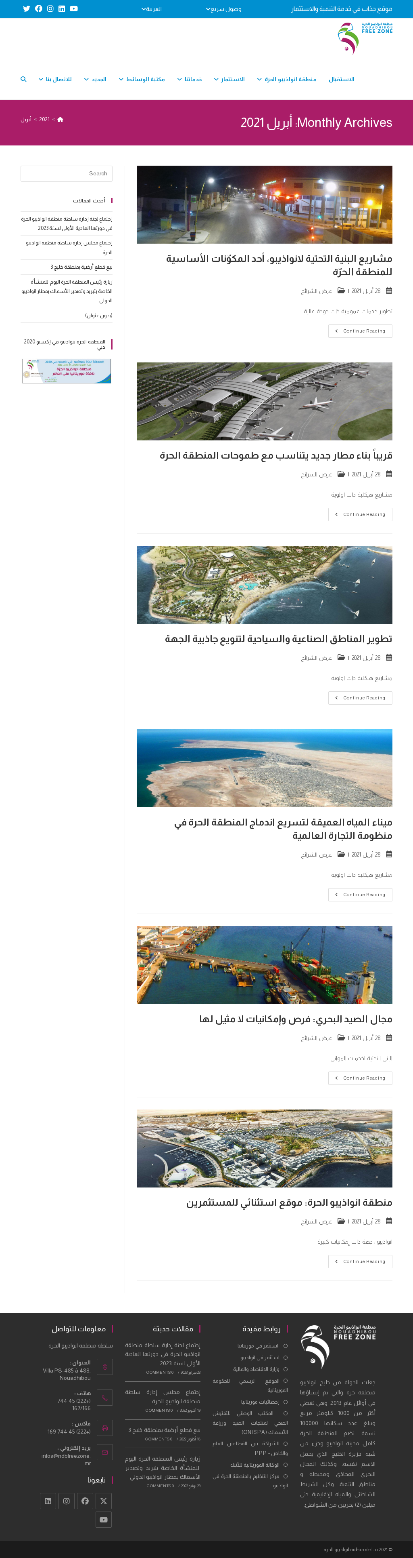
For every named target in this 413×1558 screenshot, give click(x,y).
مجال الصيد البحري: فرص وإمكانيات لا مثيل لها (295, 1018)
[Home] (60, 119)
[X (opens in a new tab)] (27, 9)
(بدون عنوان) (99, 315)
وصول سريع (226, 9)
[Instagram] (66, 1501)
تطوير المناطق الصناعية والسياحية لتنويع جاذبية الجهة (278, 638)
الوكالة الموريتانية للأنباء (255, 1465)
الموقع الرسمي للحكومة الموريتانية (250, 1385)
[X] (104, 1501)
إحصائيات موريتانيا (260, 1402)
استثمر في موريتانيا (259, 1346)
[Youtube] (104, 1520)
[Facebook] (85, 1501)
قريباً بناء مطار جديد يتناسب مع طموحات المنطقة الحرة (276, 455)
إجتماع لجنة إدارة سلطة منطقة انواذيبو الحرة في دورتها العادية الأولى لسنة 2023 (162, 1354)
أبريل (26, 119)
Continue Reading (357, 333)
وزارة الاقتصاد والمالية (256, 1369)
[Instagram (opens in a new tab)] (50, 9)
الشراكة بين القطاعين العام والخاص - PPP (250, 1448)
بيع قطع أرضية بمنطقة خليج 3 (82, 267)
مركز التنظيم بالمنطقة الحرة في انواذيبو (250, 1481)
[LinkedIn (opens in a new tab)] (61, 9)
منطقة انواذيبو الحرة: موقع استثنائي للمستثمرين (289, 1202)
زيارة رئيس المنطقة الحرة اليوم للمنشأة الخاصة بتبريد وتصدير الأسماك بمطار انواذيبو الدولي (67, 291)
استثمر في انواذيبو (260, 1357)
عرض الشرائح (316, 291)
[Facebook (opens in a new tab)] (39, 9)
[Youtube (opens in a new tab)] (72, 9)
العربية (154, 9)
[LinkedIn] (48, 1501)
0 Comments (159, 1372)
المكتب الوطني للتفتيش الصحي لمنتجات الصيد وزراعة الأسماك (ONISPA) (250, 1422)
